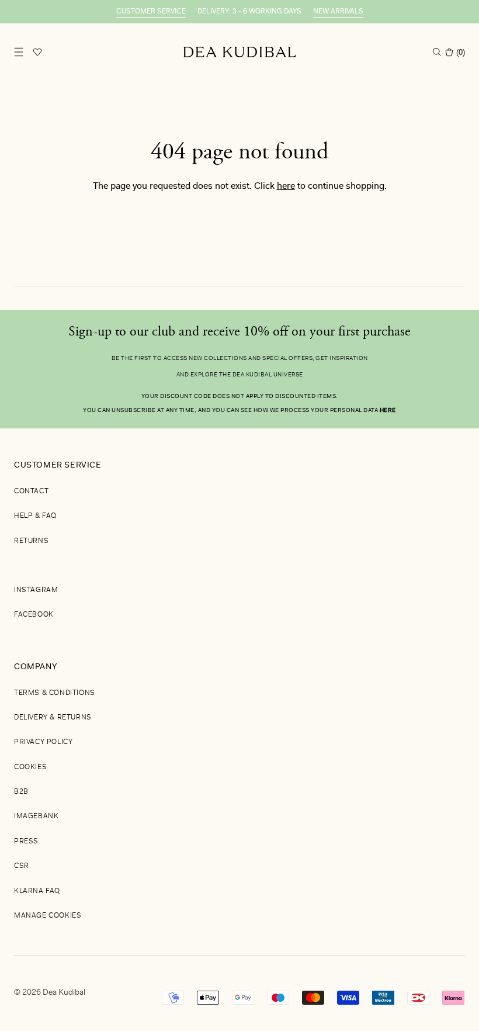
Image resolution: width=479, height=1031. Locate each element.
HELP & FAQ (35, 516)
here (286, 186)
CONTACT (31, 491)
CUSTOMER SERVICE (151, 11)
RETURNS (31, 541)
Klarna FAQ (37, 891)
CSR (21, 866)
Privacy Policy (43, 742)
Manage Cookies (47, 915)
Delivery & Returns (53, 717)
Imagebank (36, 816)
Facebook (34, 614)
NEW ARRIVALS (338, 11)
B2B (21, 791)
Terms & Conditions (54, 693)
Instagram (36, 590)
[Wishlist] (37, 52)
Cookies (30, 767)
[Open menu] (18, 52)
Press (26, 841)
